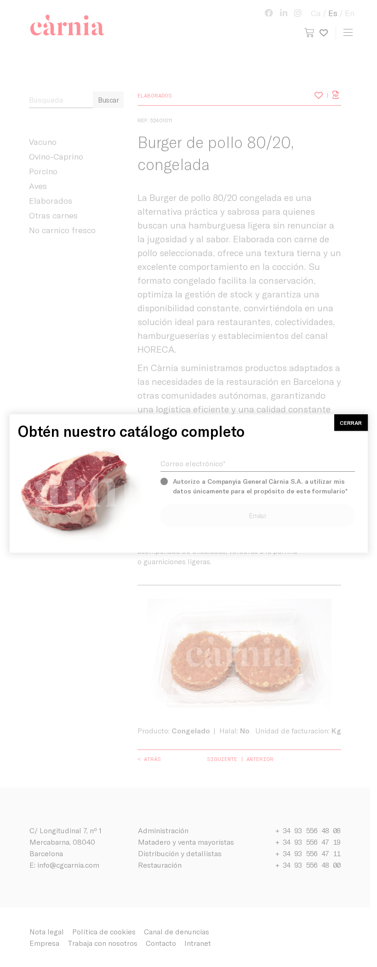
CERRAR (351, 422)
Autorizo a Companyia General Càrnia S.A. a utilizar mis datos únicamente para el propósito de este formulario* (260, 486)
